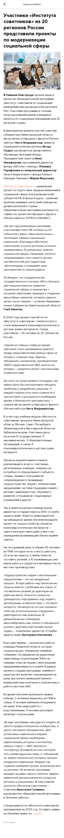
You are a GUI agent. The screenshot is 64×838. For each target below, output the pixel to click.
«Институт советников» (18, 186)
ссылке (37, 813)
